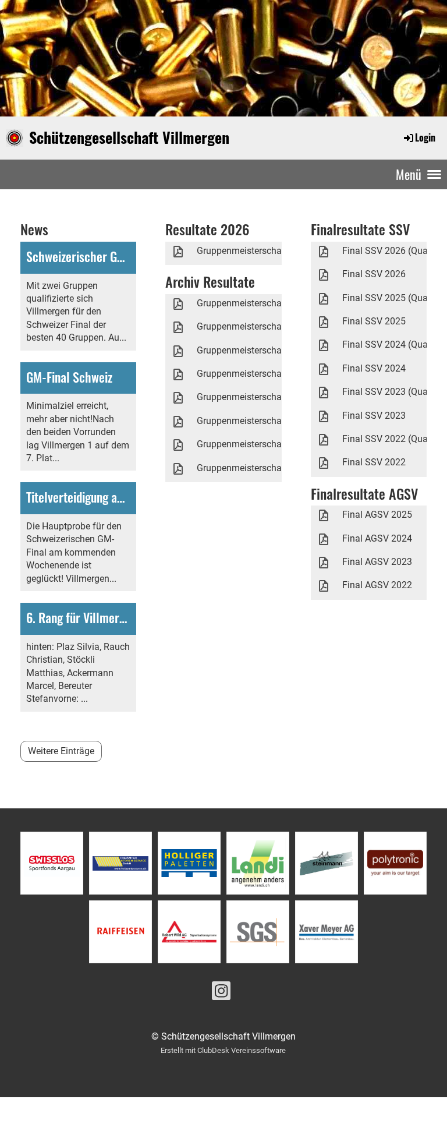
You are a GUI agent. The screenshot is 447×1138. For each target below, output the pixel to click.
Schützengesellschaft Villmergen (129, 137)
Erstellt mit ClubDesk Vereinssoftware (223, 1050)
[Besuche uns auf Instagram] (221, 994)
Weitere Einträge (61, 751)
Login (425, 137)
